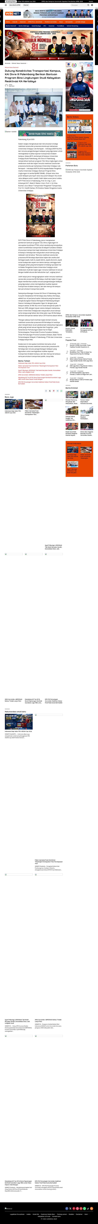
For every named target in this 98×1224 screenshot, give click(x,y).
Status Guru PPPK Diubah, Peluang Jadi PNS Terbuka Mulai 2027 (78, 138)
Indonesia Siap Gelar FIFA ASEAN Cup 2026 (31, 363)
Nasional (22, 22)
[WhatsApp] (84, 1208)
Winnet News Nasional (11, 67)
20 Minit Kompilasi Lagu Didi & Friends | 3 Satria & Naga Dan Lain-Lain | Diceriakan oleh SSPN (81, 373)
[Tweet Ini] (49, 390)
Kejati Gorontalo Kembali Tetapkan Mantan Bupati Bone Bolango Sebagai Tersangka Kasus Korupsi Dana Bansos (72, 433)
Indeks (29, 1214)
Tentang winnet (62, 1214)
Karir (86, 1214)
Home (8, 22)
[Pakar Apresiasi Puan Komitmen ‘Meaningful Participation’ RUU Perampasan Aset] (34, 404)
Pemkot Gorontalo (51, 22)
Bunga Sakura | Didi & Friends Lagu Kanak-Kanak (81, 380)
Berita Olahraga (24, 26)
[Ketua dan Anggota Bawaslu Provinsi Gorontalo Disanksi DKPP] (86, 426)
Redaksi (71, 1214)
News (61, 22)
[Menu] (6, 5)
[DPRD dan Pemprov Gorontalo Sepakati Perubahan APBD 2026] (72, 154)
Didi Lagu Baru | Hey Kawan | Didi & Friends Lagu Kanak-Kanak (81, 366)
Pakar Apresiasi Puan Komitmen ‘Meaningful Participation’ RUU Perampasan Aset (38, 366)
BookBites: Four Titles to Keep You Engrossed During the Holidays (81, 353)
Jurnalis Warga (80, 22)
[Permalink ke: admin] (6, 85)
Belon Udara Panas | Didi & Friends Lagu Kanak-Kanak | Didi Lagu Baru (81, 360)
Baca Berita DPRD (15, 5)
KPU (45, 26)
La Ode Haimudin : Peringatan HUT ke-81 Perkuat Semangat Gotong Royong (86, 330)
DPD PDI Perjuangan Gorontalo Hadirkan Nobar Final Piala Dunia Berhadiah (38, 383)
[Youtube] (80, 1208)
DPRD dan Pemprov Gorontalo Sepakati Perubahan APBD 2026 (33, 1)
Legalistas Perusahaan (17, 1214)
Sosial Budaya (36, 26)
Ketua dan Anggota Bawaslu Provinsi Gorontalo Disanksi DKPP (86, 433)
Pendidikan (60, 26)
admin (10, 85)
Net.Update (69, 22)
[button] (88, 5)
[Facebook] (66, 1208)
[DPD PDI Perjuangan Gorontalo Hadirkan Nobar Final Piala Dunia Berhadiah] (54, 625)
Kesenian (51, 26)
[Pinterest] (73, 1208)
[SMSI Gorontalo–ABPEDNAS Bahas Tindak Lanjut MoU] (14, 625)
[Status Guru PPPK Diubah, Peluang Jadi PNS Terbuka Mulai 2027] (79, 127)
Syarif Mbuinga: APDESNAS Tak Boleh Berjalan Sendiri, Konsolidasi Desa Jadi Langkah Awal (39, 371)
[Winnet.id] (13, 13)
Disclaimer (79, 1214)
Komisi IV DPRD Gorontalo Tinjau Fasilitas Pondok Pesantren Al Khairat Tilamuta (80, 346)
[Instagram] (77, 1208)
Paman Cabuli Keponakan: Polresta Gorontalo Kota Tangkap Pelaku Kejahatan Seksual (86, 401)
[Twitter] (70, 1208)
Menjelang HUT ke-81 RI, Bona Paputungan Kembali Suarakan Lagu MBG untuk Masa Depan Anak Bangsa (39, 378)
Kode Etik (36, 1214)
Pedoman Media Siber (48, 1214)
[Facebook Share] (46, 390)
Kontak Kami (56, 1216)
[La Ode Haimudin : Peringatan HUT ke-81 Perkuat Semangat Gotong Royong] (86, 323)
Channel (26, 5)
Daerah (14, 22)
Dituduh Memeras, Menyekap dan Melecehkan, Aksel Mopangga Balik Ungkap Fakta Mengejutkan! (71, 401)
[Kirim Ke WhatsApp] (61, 390)
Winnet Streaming (72, 26)
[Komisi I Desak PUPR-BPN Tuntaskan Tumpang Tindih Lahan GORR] (72, 323)
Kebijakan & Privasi (44, 1216)
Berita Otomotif (11, 26)
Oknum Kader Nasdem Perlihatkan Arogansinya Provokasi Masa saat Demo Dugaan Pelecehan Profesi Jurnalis (86, 417)
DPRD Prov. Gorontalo (35, 22)
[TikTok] (88, 1208)
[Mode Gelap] (92, 5)
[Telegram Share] (57, 390)
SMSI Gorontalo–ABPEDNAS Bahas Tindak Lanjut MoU (35, 375)
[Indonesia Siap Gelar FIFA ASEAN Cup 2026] (14, 404)
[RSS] (91, 1208)
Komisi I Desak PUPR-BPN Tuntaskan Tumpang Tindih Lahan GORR (71, 330)
